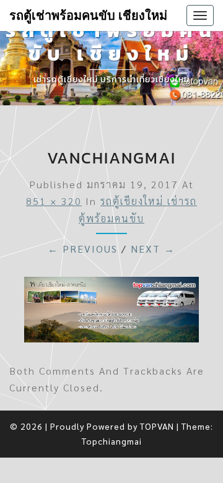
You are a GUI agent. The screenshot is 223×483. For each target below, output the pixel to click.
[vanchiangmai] (111, 313)
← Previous (83, 248)
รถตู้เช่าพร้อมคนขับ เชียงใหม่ (88, 15)
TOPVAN (157, 426)
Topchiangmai (112, 440)
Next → (153, 248)
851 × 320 (54, 200)
